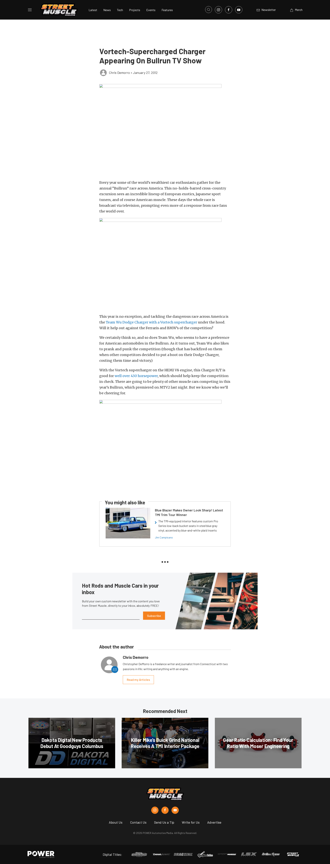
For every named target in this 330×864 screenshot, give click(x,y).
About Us (115, 822)
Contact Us (138, 822)
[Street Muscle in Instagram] (155, 810)
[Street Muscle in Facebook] (165, 810)
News (107, 10)
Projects (134, 10)
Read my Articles (138, 679)
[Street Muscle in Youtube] (175, 810)
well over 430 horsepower (136, 376)
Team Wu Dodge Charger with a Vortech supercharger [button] (151, 322)
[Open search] (208, 9)
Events (150, 10)
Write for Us (191, 822)
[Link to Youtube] (238, 9)
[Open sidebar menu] (30, 9)
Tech (120, 10)
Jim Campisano (164, 537)
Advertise (214, 822)
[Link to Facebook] (228, 9)
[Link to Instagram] (218, 9)
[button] (165, 130)
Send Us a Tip (164, 822)
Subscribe (154, 615)
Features (167, 10)
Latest (93, 10)
